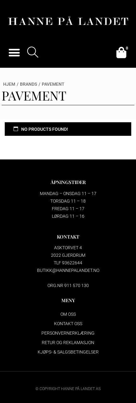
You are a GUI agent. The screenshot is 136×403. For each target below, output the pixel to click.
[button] (14, 52)
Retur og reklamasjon (68, 342)
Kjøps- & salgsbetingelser (68, 351)
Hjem (9, 84)
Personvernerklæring (68, 333)
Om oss (68, 314)
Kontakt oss (68, 323)
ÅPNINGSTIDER (68, 182)
